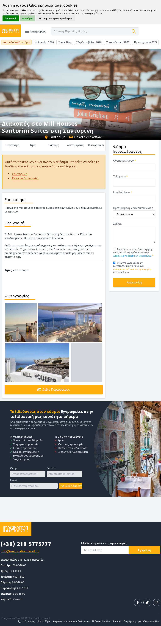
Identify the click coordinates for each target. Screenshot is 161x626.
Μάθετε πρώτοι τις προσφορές (104, 543)
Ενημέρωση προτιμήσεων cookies (141, 621)
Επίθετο (51, 468)
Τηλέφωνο (120, 176)
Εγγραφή (144, 550)
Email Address (122, 192)
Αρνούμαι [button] (27, 18)
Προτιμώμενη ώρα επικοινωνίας (133, 208)
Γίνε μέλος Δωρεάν (70, 486)
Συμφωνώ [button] (11, 18)
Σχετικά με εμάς (26, 621)
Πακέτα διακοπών (88, 137)
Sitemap (117, 621)
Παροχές (53, 145)
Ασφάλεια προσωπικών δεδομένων (132, 255)
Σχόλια (117, 223)
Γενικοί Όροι (43, 621)
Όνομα (14, 468)
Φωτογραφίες (96, 145)
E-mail (13, 480)
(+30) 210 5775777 (26, 544)
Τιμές (33, 145)
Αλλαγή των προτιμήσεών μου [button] (55, 18)
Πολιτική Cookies (101, 621)
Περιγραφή (12, 145)
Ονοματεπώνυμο (124, 160)
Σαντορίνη (57, 137)
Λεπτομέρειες (75, 145)
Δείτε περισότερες (56, 389)
